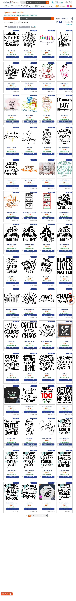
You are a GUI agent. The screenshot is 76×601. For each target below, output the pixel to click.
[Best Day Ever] (29, 266)
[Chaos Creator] (64, 298)
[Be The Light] (12, 72)
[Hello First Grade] (29, 460)
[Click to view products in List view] (57, 22)
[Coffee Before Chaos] (29, 330)
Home (5, 15)
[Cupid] (12, 363)
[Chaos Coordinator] (29, 298)
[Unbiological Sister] (47, 169)
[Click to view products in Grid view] (60, 22)
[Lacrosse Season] (12, 169)
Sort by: (58, 18)
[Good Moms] (29, 427)
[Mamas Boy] (64, 104)
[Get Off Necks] (64, 395)
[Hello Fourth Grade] (47, 460)
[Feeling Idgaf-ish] (29, 395)
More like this (15, 59)
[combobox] (36, 2)
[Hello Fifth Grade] (12, 460)
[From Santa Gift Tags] (47, 201)
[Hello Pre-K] (29, 492)
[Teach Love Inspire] (64, 40)
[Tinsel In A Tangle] (47, 72)
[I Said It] (64, 363)
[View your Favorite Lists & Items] (68, 6)
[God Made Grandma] (29, 40)
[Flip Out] (47, 363)
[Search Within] (52, 18)
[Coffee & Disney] (12, 266)
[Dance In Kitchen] (29, 72)
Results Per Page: (8, 22)
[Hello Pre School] (47, 492)
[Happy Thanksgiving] (29, 169)
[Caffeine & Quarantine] (12, 298)
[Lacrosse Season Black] (64, 137)
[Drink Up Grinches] (12, 137)
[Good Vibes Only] (47, 427)
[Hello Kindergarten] (64, 460)
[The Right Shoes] (12, 104)
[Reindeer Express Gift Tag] (29, 201)
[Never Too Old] (12, 40)
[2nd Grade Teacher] (64, 201)
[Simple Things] (47, 104)
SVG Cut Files (11, 15)
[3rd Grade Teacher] (12, 233)
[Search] (47, 2)
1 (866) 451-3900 (59, 2)
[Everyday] (29, 137)
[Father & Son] (12, 395)
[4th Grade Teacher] (29, 233)
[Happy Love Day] (64, 72)
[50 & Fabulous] (47, 233)
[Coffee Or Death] (12, 427)
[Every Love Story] (47, 137)
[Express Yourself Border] (47, 40)
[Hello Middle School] (12, 492)
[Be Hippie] (29, 363)
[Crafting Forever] (64, 330)
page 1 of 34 (67, 21)
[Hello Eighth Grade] (64, 427)
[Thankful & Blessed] (12, 201)
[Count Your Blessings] (47, 330)
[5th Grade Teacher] (64, 233)
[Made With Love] (64, 169)
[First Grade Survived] (47, 395)
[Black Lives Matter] (64, 266)
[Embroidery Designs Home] (11, 2)
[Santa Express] (29, 104)
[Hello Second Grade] (64, 492)
